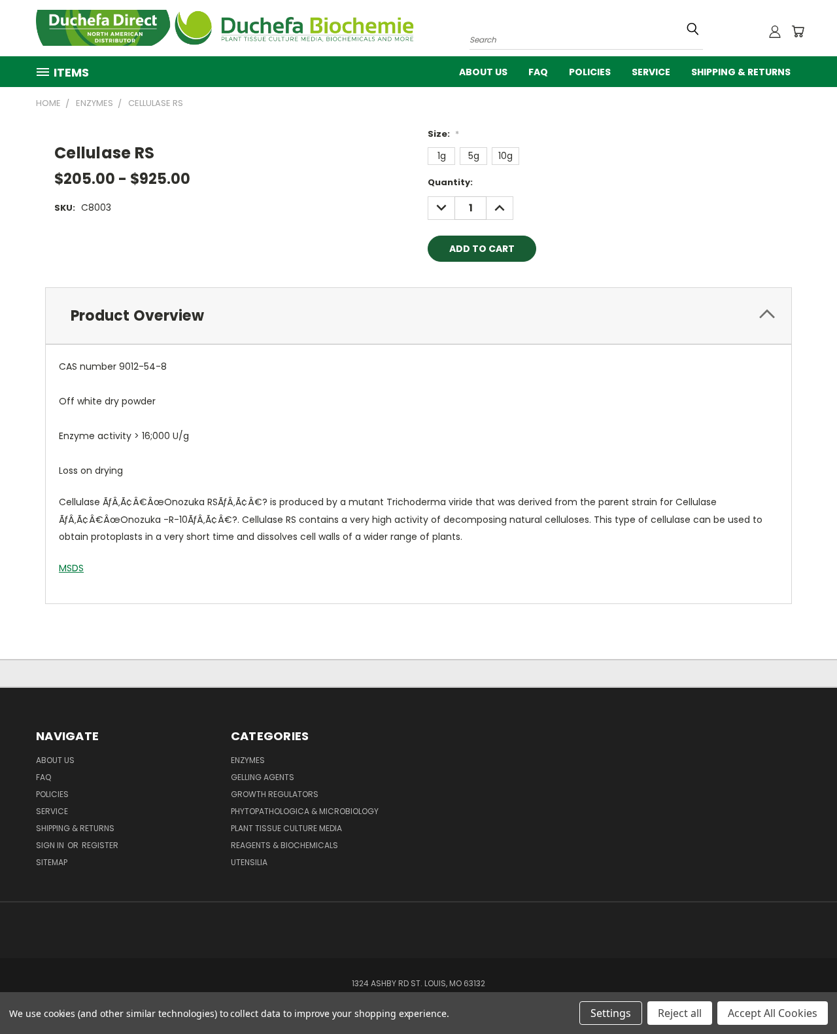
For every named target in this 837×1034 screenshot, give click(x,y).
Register (100, 845)
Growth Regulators (274, 794)
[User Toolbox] (774, 31)
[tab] (418, 315)
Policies (590, 72)
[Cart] (797, 31)
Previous (803, 993)
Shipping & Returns (741, 72)
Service (651, 72)
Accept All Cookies (772, 1013)
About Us (483, 72)
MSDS (71, 568)
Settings (610, 1013)
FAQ (538, 72)
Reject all (680, 1013)
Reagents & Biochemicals (284, 845)
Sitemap (51, 862)
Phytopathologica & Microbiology (305, 811)
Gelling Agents (262, 777)
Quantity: (450, 182)
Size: (443, 134)
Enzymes (248, 760)
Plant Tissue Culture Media (286, 828)
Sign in (51, 845)
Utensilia (249, 862)
